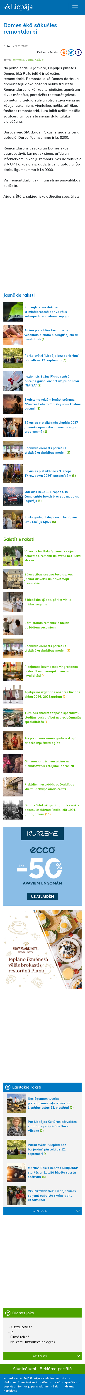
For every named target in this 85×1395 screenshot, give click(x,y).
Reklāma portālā (56, 1368)
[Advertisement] (42, 245)
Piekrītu (69, 1386)
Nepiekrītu (10, 1390)
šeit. (55, 1386)
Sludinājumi (24, 1368)
